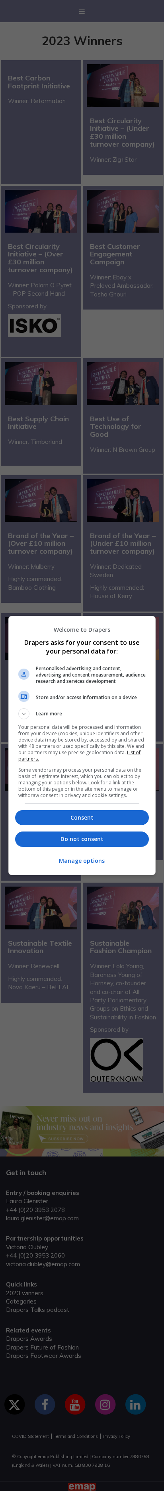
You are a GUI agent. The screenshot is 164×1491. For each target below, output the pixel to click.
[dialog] (82, 745)
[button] (82, 713)
